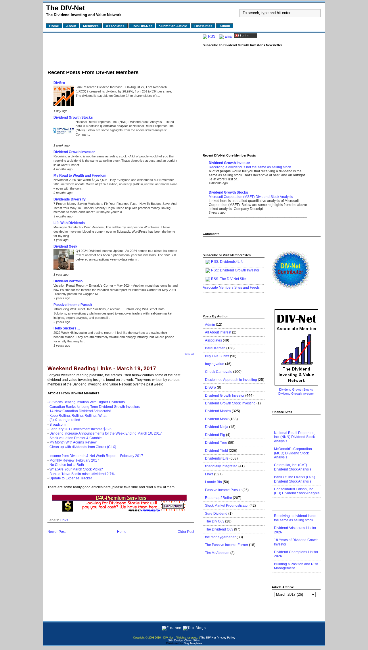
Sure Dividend (216, 514)
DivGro (59, 83)
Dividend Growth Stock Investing (230, 403)
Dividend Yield (216, 451)
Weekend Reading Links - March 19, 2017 (101, 368)
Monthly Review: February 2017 (74, 460)
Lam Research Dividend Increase (99, 87)
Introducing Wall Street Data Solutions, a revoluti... (88, 309)
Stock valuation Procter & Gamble (75, 438)
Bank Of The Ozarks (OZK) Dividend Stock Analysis (294, 479)
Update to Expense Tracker (70, 478)
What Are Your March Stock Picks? (76, 469)
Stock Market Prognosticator (227, 506)
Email (229, 36)
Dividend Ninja (216, 427)
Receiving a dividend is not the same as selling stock (90, 156)
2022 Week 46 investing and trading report (83, 332)
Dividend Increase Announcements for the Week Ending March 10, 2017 (105, 433)
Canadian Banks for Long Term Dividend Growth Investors (94, 407)
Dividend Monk (217, 419)
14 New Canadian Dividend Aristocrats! (80, 411)
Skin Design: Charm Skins (184, 640)
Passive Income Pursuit (72, 305)
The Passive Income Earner (226, 545)
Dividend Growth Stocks (73, 117)
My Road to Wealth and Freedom (79, 175)
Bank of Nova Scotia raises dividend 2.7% (82, 474)
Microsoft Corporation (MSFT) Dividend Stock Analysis (251, 197)
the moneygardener (220, 537)
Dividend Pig (215, 435)
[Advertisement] (120, 49)
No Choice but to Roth (66, 465)
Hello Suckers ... (66, 328)
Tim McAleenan (217, 553)
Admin (210, 325)
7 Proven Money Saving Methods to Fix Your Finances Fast (95, 203)
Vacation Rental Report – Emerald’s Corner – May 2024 (92, 285)
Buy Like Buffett (217, 356)
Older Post (186, 532)
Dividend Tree (216, 443)
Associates (213, 340)
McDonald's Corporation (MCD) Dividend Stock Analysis (293, 453)
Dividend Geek (65, 246)
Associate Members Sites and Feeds (231, 288)
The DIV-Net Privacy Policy (217, 637)
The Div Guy (214, 521)
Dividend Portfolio (68, 281)
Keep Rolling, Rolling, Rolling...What (77, 416)
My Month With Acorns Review (73, 442)
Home (121, 532)
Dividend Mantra (218, 411)
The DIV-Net (65, 8)
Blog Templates (193, 643)
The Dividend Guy (219, 529)
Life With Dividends (69, 223)
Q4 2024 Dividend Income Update (100, 250)
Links (64, 520)
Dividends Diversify (69, 199)
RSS (211, 36)
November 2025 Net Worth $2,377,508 (80, 180)
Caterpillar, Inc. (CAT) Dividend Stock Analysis (292, 467)
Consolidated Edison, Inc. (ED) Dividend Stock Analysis (296, 491)
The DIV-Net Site (233, 279)
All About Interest (218, 332)
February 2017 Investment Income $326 (80, 429)
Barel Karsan (215, 348)
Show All (189, 354)
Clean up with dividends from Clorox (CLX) (82, 447)
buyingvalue (214, 364)
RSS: (215, 270)
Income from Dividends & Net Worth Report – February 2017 (96, 456)
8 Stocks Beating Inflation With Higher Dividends (87, 402)
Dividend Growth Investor (74, 152)
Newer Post (56, 532)
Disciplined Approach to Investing (231, 380)
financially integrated (221, 466)
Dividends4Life (232, 262)
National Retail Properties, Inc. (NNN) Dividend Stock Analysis (119, 122)
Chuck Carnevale (218, 372)
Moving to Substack (67, 227)
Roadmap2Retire (218, 498)
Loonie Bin (213, 482)
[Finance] (171, 628)
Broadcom (57, 425)
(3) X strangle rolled (64, 420)
